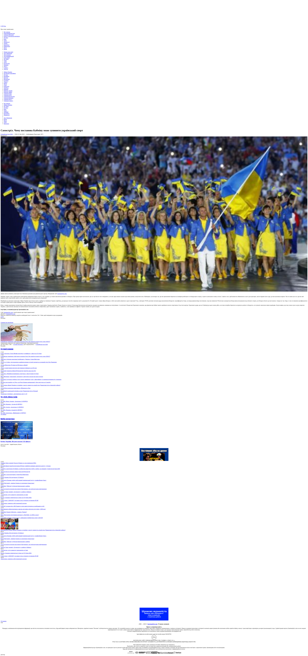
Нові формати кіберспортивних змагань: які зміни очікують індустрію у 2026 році (23, 509)
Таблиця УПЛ (8, 93)
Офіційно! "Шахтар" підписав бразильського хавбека (15, 486)
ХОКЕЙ (6, 112)
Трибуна (6, 88)
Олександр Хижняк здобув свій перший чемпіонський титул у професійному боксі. (23, 480)
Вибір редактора (8, 419)
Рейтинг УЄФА (8, 90)
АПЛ (5, 62)
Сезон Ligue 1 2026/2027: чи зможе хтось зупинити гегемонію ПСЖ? (19, 500)
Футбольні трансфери (10, 73)
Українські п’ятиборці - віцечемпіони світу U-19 (14, 394)
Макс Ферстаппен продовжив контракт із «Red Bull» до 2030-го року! (20, 515)
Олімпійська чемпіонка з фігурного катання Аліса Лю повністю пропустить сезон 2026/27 (25, 341)
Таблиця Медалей (9, 35)
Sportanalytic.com (8, 312)
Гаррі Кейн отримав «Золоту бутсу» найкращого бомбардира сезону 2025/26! (22, 517)
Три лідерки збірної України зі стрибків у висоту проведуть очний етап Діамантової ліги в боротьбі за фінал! (30, 385)
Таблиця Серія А (8, 100)
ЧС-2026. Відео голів (9, 397)
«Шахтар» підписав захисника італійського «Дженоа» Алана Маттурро (20, 359)
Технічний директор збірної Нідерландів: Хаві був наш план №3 (18, 370)
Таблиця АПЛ (8, 95)
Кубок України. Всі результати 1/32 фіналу (16, 441)
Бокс (5, 39)
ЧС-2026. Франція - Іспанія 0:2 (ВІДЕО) (11, 410)
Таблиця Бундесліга (9, 96)
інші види (6, 86)
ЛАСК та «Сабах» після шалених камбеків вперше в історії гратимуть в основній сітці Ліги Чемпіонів (29, 362)
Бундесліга (7, 63)
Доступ (6, 69)
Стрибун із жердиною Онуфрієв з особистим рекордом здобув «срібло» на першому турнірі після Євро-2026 (30, 468)
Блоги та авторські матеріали (12, 36)
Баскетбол (6, 45)
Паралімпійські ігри (9, 33)
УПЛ (5, 60)
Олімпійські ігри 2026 (7, 134)
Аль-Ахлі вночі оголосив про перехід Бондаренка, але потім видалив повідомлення (24, 489)
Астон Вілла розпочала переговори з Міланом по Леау (15, 388)
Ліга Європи (7, 55)
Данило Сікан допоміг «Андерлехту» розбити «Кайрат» (16, 492)
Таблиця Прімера (8, 98)
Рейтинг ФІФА (8, 92)
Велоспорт (7, 79)
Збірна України (8, 72)
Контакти (6, 123)
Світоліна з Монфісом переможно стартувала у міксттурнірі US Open (20, 373)
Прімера (6, 65)
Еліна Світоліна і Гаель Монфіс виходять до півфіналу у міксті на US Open (21, 353)
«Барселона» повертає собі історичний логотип (14, 503)
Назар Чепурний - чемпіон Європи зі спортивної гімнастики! (17, 483)
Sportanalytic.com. (62, 293)
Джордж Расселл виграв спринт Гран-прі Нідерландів (15, 471)
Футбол (6, 37)
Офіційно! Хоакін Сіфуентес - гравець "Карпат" (14, 512)
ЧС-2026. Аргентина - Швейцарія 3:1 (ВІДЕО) (13, 413)
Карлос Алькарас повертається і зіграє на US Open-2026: (16, 497)
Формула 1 (7, 42)
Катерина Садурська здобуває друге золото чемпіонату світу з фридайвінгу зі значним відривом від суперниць (31, 379)
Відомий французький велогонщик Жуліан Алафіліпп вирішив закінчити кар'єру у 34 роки (26, 466)
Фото (5, 47)
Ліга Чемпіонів (8, 53)
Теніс (5, 40)
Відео (5, 49)
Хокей (5, 43)
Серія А (6, 68)
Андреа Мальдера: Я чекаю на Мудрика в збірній (14, 365)
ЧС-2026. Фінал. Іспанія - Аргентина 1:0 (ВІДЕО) (14, 401)
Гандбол (6, 80)
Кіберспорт (7, 46)
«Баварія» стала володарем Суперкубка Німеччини (15, 474)
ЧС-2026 (6, 59)
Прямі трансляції (8, 52)
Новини (6, 89)
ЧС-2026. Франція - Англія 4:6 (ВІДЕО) (11, 404)
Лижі (5, 85)
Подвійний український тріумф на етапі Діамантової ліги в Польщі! (19, 391)
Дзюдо (5, 82)
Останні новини (7, 349)
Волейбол (6, 76)
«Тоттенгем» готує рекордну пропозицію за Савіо (14, 494)
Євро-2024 (7, 57)
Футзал (6, 75)
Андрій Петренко (18, 344)
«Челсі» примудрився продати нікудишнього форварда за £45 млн (19, 368)
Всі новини (7, 32)
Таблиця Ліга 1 (8, 99)
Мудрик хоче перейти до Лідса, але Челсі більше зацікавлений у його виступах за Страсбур (26, 382)
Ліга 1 (5, 66)
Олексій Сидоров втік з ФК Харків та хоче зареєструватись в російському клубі (22, 506)
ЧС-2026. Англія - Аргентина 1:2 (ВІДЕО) (12, 407)
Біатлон (6, 77)
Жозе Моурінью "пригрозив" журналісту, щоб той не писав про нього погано (22, 376)
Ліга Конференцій (9, 56)
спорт (2, 316)
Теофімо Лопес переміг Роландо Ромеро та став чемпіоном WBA (18, 463)
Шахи (5, 83)
